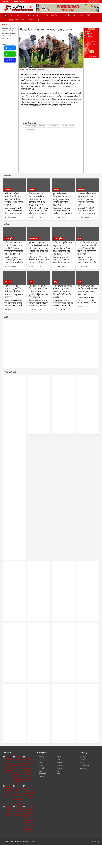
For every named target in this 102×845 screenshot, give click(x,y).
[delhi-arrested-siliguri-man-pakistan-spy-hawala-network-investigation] (38, 278)
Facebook (10, 48)
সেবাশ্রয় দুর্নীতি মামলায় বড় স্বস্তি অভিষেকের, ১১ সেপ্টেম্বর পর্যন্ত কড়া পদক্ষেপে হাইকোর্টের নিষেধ (87, 199)
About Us (83, 757)
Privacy (82, 762)
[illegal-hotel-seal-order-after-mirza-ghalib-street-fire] (14, 185)
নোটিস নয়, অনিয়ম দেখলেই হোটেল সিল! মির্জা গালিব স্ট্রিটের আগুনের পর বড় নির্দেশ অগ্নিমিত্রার (13, 199)
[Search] (38, 20)
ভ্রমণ (75, 15)
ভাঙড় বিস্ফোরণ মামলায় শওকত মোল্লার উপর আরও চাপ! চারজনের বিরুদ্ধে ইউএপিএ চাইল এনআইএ (62, 291)
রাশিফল (81, 15)
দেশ (23, 15)
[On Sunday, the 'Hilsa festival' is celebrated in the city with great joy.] (28, 792)
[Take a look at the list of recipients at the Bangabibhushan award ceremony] (19, 811)
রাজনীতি (35, 15)
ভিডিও (24, 20)
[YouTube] (97, 1)
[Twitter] (93, 1)
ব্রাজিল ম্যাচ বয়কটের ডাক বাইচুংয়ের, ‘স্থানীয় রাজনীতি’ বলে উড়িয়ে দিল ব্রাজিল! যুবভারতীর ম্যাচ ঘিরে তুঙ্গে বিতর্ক (13, 248)
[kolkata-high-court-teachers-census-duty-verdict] (63, 185)
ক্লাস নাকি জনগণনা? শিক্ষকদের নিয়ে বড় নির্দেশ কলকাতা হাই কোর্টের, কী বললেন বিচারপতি (61, 199)
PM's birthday (29, 129)
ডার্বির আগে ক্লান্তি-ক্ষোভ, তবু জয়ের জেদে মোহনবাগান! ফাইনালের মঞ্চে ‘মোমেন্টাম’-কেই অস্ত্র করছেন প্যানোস (62, 248)
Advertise (83, 760)
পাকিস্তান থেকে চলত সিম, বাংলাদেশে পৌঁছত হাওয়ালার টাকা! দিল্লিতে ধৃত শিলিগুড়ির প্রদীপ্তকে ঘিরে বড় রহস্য (38, 291)
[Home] (5, 15)
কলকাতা (11, 15)
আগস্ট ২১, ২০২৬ (59, 217)
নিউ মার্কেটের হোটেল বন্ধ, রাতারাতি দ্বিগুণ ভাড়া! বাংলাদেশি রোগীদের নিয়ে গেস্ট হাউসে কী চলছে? (37, 199)
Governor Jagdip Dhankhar (34, 126)
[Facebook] (89, 1)
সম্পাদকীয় (63, 15)
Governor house (68, 126)
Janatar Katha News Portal (25, 841)
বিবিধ (17, 20)
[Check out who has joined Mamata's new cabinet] (8, 811)
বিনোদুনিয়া (54, 15)
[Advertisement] (51, 154)
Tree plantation (54, 126)
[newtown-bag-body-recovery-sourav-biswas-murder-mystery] (87, 278)
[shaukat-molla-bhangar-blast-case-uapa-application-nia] (63, 278)
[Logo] (18, 7)
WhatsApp (10, 54)
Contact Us (83, 768)
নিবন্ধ (70, 15)
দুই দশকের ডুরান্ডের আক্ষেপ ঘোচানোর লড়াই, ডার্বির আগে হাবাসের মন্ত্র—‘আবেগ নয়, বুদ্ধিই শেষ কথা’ (38, 248)
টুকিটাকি (89, 15)
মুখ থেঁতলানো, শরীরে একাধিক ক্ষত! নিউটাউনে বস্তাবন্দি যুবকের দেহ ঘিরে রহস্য (87, 290)
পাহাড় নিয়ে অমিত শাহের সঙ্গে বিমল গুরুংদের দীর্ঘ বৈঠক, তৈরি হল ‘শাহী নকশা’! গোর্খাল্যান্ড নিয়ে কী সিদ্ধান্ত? (88, 248)
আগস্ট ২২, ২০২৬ (10, 217)
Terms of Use (84, 765)
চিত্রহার (11, 20)
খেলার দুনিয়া (44, 15)
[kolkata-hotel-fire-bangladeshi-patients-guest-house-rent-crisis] (38, 185)
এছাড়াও (30, 20)
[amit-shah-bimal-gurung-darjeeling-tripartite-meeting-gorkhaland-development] (87, 234)
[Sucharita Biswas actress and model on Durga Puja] (8, 790)
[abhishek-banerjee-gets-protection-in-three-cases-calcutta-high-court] (87, 185)
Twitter (10, 60)
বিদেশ (29, 15)
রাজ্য (17, 15)
